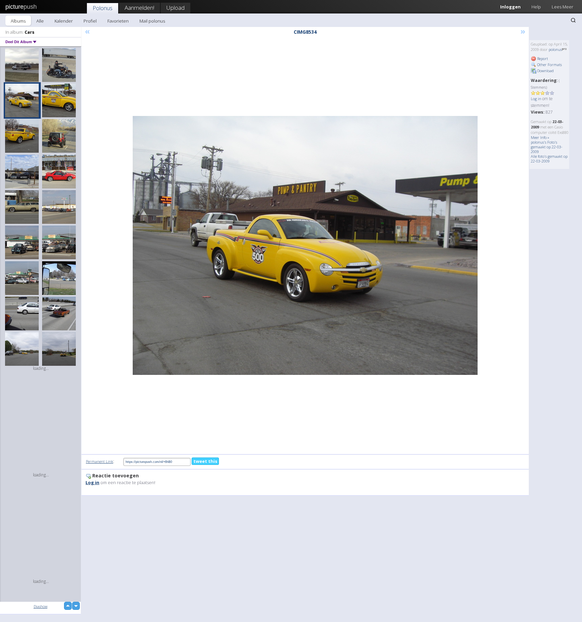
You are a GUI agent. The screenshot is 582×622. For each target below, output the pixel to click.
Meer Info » (540, 137)
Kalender (64, 21)
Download (545, 70)
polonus (555, 49)
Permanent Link (99, 461)
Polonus (102, 8)
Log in (536, 98)
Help (536, 7)
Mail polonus (152, 21)
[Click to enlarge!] (305, 245)
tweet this (205, 461)
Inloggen (510, 7)
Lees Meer (562, 7)
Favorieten (118, 21)
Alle (40, 21)
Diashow (40, 606)
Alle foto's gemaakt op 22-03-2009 (549, 159)
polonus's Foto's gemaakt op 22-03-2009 (546, 147)
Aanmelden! (139, 7)
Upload (175, 7)
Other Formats (549, 64)
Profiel (90, 21)
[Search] (573, 20)
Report (542, 58)
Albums (18, 21)
